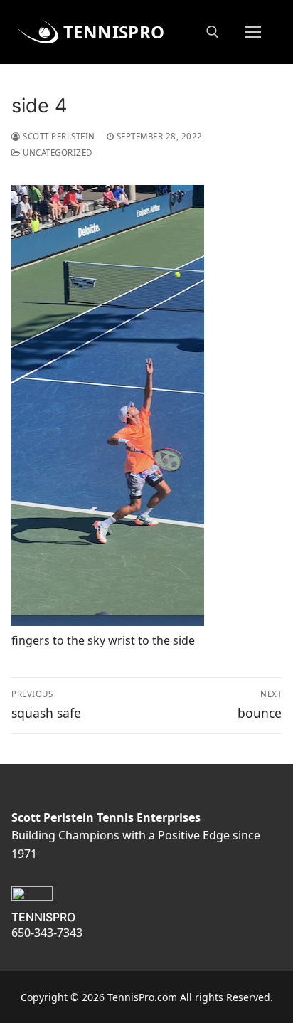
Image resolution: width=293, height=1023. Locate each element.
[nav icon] (253, 32)
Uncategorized (56, 152)
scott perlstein (58, 136)
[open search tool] (212, 32)
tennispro (114, 31)
